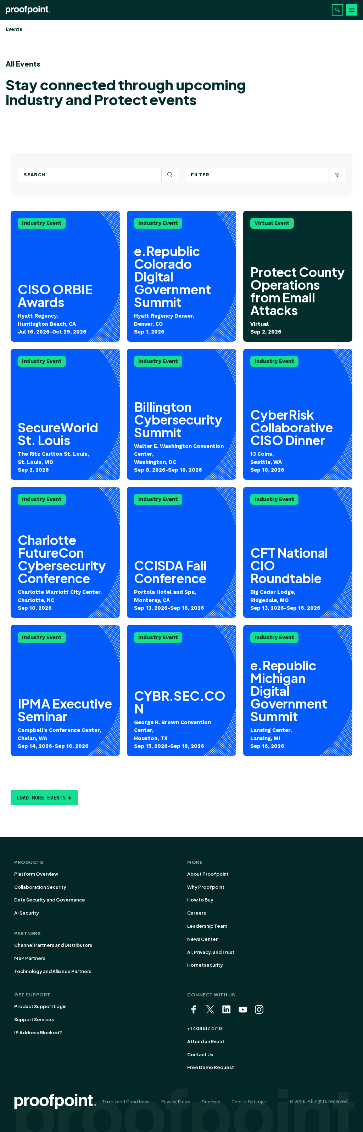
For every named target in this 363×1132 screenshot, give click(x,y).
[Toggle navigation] (351, 10)
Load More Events (41, 798)
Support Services (34, 1019)
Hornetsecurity (205, 965)
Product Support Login (40, 1006)
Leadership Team (207, 926)
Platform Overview (36, 874)
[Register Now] (181, 276)
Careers (196, 913)
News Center (202, 939)
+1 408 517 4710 (204, 1028)
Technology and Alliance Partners (52, 971)
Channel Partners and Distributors (53, 945)
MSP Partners (29, 958)
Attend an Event (205, 1041)
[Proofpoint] (28, 10)
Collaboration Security (40, 887)
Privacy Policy (175, 1101)
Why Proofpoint (205, 887)
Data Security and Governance (49, 900)
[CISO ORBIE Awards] (65, 276)
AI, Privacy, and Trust (210, 952)
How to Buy (200, 900)
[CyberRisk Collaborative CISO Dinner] (297, 414)
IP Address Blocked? (38, 1032)
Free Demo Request (210, 1067)
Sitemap (211, 1101)
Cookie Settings (248, 1101)
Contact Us (200, 1054)
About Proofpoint (208, 874)
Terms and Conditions (126, 1101)
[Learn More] (65, 414)
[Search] (337, 10)
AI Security (26, 913)
